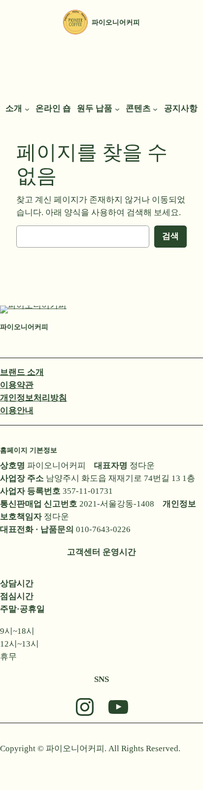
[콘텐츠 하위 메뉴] (155, 108)
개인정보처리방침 (33, 397)
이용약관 (17, 385)
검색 (170, 236)
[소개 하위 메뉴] (27, 108)
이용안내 (17, 410)
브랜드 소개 (22, 372)
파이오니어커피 (116, 22)
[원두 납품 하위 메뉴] (117, 108)
